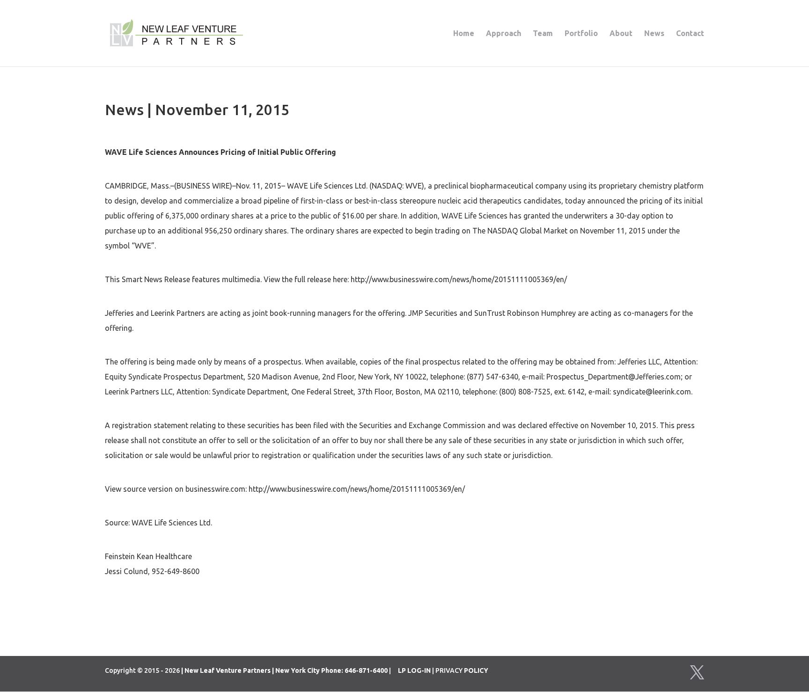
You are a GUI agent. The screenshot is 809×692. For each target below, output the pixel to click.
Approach (503, 33)
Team (543, 33)
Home (463, 33)
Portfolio (581, 33)
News (654, 33)
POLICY (476, 670)
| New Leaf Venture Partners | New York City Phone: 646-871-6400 (284, 670)
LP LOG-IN (414, 670)
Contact (690, 33)
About (621, 33)
